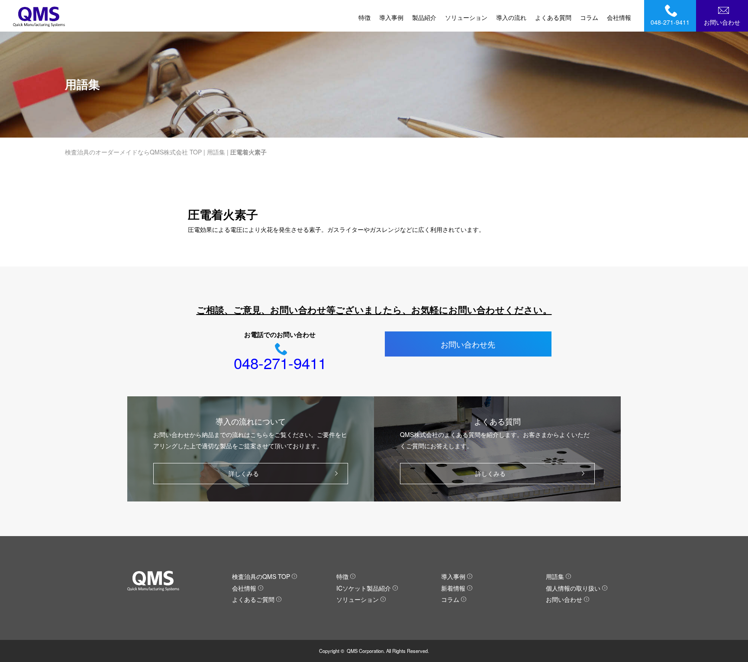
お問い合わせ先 (468, 344)
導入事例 (391, 17)
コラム (589, 17)
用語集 (216, 152)
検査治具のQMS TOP (261, 576)
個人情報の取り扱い (573, 588)
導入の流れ (511, 17)
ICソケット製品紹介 (363, 588)
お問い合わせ (722, 22)
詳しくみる (244, 473)
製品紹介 (424, 17)
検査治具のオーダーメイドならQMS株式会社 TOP (133, 152)
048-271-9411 (670, 22)
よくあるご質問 (253, 599)
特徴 (364, 17)
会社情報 (619, 17)
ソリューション (466, 17)
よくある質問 (553, 17)
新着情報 (453, 588)
